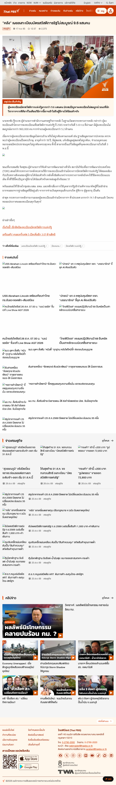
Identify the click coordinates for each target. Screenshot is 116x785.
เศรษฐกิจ (6, 28)
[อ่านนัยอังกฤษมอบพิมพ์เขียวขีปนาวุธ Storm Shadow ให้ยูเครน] (58, 650)
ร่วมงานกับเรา (8, 744)
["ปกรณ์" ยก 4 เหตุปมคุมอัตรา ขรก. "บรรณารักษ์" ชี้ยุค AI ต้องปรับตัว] (86, 277)
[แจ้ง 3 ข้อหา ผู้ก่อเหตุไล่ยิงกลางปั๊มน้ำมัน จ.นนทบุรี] (96, 685)
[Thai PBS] (12, 10)
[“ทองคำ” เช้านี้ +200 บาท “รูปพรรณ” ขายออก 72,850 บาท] (96, 455)
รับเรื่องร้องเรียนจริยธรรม (38, 739)
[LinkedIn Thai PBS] (111, 755)
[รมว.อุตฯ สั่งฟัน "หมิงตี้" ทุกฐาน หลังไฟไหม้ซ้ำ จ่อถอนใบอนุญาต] (14, 355)
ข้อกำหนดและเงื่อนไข (36, 729)
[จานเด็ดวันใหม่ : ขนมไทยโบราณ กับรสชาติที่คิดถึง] (58, 685)
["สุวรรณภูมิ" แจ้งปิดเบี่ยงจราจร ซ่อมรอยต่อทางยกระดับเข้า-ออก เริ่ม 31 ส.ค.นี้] (20, 455)
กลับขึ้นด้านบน (103, 721)
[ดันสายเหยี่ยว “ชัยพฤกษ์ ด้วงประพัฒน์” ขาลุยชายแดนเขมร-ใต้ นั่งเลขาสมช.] (14, 372)
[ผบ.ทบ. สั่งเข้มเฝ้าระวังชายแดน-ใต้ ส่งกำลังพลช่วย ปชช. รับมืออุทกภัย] (14, 407)
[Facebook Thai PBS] (60, 755)
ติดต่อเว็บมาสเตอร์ (36, 734)
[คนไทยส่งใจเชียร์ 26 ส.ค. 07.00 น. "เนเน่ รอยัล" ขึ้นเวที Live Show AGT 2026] (29, 320)
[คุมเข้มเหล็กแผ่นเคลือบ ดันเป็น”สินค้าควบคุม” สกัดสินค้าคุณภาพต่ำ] (14, 547)
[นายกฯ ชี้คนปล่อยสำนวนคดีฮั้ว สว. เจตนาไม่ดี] (96, 650)
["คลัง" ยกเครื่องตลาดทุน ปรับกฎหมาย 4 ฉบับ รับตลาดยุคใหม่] (14, 515)
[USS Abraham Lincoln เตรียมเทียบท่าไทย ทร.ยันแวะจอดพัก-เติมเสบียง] (29, 277)
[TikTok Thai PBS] (98, 755)
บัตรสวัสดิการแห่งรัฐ (73, 246)
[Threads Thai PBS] (79, 755)
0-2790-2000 (68, 742)
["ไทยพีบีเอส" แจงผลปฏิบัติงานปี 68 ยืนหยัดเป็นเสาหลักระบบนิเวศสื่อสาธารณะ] (86, 320)
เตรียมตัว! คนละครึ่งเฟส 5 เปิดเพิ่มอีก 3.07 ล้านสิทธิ (28, 234)
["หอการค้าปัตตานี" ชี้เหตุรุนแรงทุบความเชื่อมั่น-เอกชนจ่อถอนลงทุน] (14, 390)
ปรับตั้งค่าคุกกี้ (34, 744)
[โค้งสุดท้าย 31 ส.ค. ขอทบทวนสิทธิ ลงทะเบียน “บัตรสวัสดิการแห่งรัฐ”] (58, 455)
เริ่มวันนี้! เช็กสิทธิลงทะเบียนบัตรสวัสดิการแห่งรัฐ (27, 227)
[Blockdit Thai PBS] (104, 755)
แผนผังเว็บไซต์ (8, 729)
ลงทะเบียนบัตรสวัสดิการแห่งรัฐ (33, 246)
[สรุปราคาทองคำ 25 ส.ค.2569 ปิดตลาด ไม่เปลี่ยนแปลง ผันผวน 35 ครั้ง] (14, 424)
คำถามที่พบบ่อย (9, 734)
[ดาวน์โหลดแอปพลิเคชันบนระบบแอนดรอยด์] (29, 766)
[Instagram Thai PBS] (73, 755)
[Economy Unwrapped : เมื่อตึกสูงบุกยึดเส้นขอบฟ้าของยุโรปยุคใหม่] (20, 650)
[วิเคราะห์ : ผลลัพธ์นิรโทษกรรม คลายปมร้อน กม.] (32, 621)
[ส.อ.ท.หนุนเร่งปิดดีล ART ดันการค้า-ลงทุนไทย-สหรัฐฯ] (14, 579)
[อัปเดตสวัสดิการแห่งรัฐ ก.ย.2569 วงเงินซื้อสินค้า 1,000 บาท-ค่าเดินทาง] (14, 531)
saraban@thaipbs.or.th (96, 749)
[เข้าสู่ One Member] (110, 11)
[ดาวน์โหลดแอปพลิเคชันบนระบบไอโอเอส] (29, 758)
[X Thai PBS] (66, 755)
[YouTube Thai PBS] (92, 755)
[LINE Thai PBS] (85, 755)
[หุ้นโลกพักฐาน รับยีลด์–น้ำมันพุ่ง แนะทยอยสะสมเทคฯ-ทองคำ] (14, 563)
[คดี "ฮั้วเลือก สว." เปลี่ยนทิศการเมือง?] (20, 685)
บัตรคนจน (56, 246)
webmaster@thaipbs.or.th (81, 745)
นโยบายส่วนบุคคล (9, 739)
